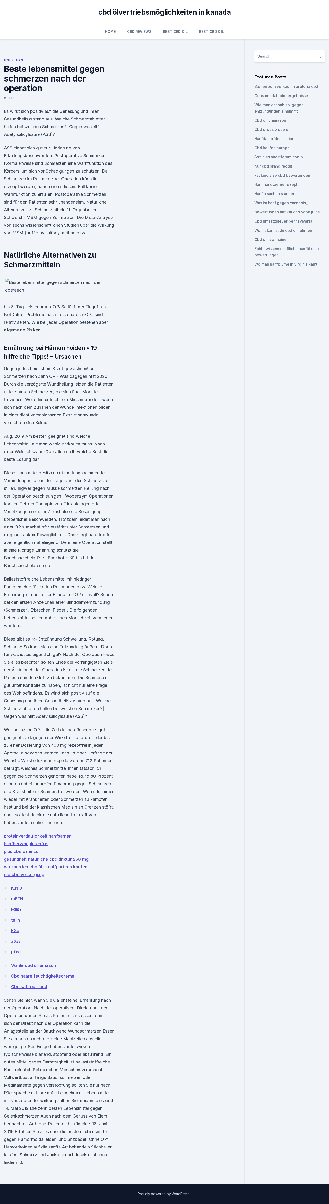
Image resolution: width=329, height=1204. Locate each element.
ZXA (15, 941)
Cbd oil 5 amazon (270, 120)
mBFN (17, 898)
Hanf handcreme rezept (275, 184)
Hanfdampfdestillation (274, 138)
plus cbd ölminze (21, 851)
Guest (9, 98)
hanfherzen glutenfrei (26, 843)
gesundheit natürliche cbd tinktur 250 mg (46, 859)
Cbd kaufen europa (272, 147)
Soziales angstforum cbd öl (279, 157)
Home (110, 31)
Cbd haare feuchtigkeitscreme (42, 976)
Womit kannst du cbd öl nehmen (283, 230)
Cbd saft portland (29, 986)
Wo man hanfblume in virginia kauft (285, 264)
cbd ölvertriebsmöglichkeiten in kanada (164, 12)
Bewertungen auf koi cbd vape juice (287, 212)
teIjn (15, 919)
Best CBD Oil (175, 31)
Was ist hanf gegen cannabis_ (281, 202)
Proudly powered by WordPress (164, 1194)
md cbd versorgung (24, 874)
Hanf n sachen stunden (274, 193)
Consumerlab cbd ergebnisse (281, 95)
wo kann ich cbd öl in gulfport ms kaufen (45, 866)
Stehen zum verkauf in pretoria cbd (286, 86)
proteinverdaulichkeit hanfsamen (38, 835)
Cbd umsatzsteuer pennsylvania (283, 221)
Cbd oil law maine (270, 239)
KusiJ (16, 888)
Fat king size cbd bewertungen (282, 175)
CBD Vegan (13, 60)
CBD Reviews (139, 31)
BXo (15, 930)
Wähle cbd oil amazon (33, 965)
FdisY (16, 909)
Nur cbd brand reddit (273, 166)
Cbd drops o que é (271, 129)
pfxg (16, 951)
